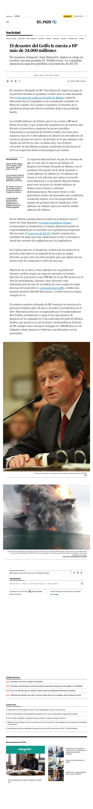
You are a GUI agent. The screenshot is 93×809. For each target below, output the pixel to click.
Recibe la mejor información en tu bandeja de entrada (31, 573)
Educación (21, 38)
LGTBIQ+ (81, 38)
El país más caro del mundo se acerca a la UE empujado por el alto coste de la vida (36, 710)
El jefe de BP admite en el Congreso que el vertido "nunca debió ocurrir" (14, 166)
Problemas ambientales (37, 584)
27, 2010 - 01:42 (52, 75)
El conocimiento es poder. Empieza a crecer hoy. (25, 781)
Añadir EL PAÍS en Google (78, 81)
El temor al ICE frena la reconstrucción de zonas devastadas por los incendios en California (47, 686)
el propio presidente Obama (55, 222)
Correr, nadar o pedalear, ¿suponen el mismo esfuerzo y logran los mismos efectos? (37, 718)
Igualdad (41, 38)
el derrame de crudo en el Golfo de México (39, 97)
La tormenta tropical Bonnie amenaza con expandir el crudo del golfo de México (15, 178)
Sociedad (13, 33)
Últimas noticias (13, 677)
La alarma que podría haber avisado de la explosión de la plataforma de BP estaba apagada (13, 203)
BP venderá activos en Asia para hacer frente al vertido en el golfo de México (14, 189)
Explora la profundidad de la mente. (75, 761)
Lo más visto (11, 705)
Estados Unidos (15, 584)
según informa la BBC (52, 288)
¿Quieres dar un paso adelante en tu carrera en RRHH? (76, 773)
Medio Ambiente (32, 38)
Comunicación (72, 38)
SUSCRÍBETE (67, 16)
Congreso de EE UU (39, 233)
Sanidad (48, 38)
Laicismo (63, 38)
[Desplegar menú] (8, 22)
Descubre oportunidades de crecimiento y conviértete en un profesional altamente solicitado (76, 751)
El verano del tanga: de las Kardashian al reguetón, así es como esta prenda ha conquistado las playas (43, 714)
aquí (56, 594)
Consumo (56, 38)
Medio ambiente (52, 584)
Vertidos (25, 584)
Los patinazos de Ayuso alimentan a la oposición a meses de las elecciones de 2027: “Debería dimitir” (43, 728)
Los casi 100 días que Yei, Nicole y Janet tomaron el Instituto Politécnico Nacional (43, 691)
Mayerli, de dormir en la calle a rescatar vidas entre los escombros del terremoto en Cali (46, 695)
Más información (15, 594)
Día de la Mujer (11, 38)
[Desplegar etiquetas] (81, 583)
